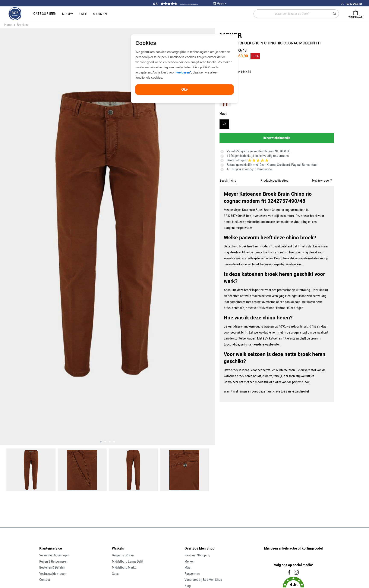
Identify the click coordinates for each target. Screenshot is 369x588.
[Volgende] (183, 236)
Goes (115, 573)
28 (224, 124)
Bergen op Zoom (123, 555)
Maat (188, 567)
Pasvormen (192, 573)
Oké (184, 89)
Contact (44, 579)
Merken (189, 561)
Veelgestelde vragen (52, 573)
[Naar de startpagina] (15, 14)
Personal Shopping (197, 555)
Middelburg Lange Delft (127, 561)
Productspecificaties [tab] (274, 180)
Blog (187, 586)
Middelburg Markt (124, 567)
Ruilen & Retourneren (53, 561)
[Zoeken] (334, 13)
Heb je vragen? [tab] (322, 180)
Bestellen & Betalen (52, 567)
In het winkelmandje (276, 138)
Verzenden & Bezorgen (54, 555)
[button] (188, 3)
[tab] (228, 180)
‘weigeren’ (183, 72)
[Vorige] (32, 236)
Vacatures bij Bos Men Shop (203, 579)
